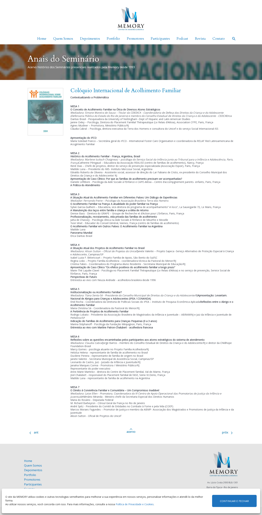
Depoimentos (33, 470)
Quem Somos (33, 465)
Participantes (33, 484)
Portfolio (30, 475)
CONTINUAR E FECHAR (234, 501)
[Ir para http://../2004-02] (60, 433)
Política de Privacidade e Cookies (135, 504)
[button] (234, 39)
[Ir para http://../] (131, 433)
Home (28, 461)
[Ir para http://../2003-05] (202, 433)
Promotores (32, 480)
